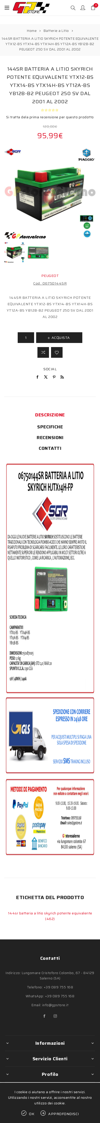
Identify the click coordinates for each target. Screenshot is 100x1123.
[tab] (50, 415)
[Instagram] (55, 1016)
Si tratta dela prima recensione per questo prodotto (50, 117)
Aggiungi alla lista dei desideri (57, 352)
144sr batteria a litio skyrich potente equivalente (50, 913)
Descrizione (50, 414)
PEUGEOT (50, 275)
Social (50, 369)
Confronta (43, 352)
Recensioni (50, 437)
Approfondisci (63, 1114)
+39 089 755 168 (58, 987)
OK (32, 1114)
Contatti (50, 448)
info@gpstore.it (55, 1005)
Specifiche (50, 426)
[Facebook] (45, 1016)
